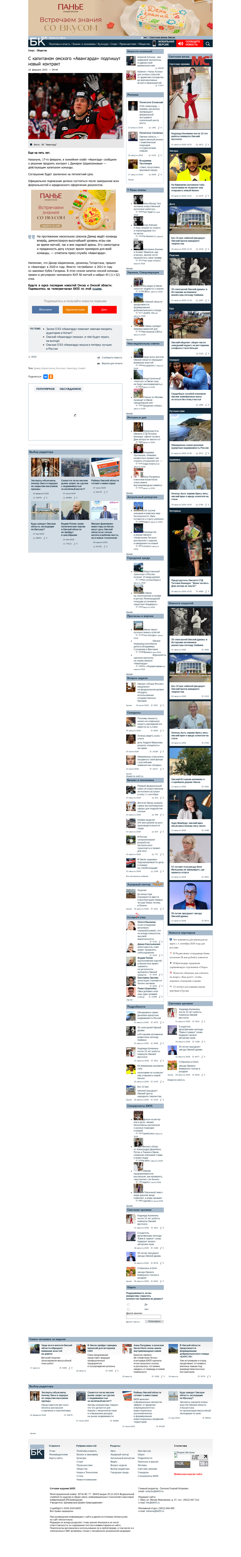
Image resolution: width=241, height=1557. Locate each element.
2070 (156, 1022)
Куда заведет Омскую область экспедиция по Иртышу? (192, 1395)
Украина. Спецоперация (143, 272)
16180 (155, 751)
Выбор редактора (41, 451)
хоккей (81, 368)
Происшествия (128, 44)
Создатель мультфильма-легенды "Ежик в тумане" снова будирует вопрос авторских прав (149, 1239)
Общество (144, 44)
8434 (197, 1075)
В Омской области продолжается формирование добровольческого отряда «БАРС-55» (194, 1351)
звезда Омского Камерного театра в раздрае (148, 1275)
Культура (103, 44)
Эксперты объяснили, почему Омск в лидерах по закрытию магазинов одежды (54, 1396)
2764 (201, 505)
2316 (156, 1100)
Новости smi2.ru (134, 776)
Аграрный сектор (138, 884)
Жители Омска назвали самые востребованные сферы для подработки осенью (150, 807)
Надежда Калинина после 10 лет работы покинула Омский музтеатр (148, 1052)
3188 (156, 1248)
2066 (156, 1043)
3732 (155, 942)
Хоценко (141, 890)
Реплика (132, 94)
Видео (114, 1461)
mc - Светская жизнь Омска (159, 37)
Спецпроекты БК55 (140, 1105)
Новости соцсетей (181, 603)
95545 (161, 68)
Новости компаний (139, 51)
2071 (201, 453)
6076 (156, 1263)
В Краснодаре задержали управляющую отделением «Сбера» (189, 965)
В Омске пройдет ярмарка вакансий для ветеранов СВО (102, 1348)
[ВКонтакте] (45, 376)
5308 (157, 1376)
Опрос (141, 1454)
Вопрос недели (137, 678)
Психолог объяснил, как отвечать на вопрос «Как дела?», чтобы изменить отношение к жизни (189, 977)
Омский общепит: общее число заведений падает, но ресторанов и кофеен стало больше (190, 345)
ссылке (96, 288)
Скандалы (134, 712)
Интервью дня (136, 417)
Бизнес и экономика (84, 44)
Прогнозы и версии (140, 616)
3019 (155, 955)
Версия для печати (112, 363)
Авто (113, 1451)
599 (156, 815)
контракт (61, 368)
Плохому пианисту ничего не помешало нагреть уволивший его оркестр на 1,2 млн (149, 722)
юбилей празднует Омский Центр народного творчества (149, 1093)
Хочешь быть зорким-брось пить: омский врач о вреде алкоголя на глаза (190, 496)
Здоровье (174, 459)
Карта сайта (56, 1458)
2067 (201, 300)
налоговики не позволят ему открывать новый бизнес (150, 1075)
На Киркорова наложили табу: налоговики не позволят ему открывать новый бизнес (188, 188)
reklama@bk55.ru (155, 1511)
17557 (161, 85)
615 (156, 832)
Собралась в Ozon (147, 1268)
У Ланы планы (136, 189)
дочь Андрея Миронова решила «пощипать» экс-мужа (149, 745)
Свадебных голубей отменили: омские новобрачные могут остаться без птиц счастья (188, 397)
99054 (208, 1418)
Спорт (114, 44)
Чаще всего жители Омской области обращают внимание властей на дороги (56, 1349)
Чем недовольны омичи (143, 343)
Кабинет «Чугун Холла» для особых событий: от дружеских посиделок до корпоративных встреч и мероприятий (150, 77)
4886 (201, 591)
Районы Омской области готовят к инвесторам (147, 1394)
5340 (110, 1371)
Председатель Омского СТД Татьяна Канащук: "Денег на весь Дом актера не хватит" (190, 583)
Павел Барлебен (147, 988)
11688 (154, 997)
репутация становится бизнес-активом (150, 982)
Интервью (175, 511)
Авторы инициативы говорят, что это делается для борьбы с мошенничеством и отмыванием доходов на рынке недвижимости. (103, 1411)
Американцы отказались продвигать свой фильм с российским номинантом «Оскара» (150, 761)
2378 (156, 1082)
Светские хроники (139, 1209)
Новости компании (87, 1479)
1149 (156, 871)
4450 (155, 986)
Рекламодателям (58, 1454)
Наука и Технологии (87, 1472)
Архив (131, 180)
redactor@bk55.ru (154, 1491)
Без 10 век (143, 1086)
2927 (156, 705)
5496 (64, 1368)
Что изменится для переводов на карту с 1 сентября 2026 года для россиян (188, 943)
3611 (156, 1061)
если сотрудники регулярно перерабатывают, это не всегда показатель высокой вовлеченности (149, 932)
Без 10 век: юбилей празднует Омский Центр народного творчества (188, 241)
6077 (197, 1057)
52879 (69, 1415)
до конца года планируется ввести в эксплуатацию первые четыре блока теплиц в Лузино (150, 900)
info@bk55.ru (153, 1502)
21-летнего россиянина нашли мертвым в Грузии (187, 988)
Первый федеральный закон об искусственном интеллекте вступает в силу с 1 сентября (150, 790)
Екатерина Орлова (148, 977)
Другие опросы (133, 1322)
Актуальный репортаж (142, 497)
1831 (156, 909)
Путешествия (177, 411)
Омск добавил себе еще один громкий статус (148, 994)
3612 (201, 145)
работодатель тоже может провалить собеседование (148, 950)
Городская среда (138, 557)
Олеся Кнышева (147, 922)
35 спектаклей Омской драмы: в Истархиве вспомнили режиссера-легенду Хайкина (189, 292)
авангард (72, 368)
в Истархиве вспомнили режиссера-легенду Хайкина (150, 1037)
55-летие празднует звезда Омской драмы (149, 1254)
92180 (162, 1426)
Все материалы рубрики (137, 876)
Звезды (173, 151)
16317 (155, 769)
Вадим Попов (145, 958)
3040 (155, 975)
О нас (52, 1451)
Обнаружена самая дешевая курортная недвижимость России (149, 1015)
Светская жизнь (179, 56)
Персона (174, 255)
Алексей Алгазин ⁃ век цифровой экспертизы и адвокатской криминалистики (149, 61)
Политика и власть (59, 44)
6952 (156, 731)
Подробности (136, 1006)
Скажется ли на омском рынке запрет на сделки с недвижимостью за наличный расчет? (101, 1396)
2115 (201, 354)
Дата (172, 204)
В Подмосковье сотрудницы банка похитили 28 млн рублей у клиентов (190, 955)
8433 (156, 1281)
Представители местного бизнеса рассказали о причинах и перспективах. (56, 1408)
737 (156, 854)
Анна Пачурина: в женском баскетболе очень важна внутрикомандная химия (149, 1348)
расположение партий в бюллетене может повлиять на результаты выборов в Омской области (150, 967)
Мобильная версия (165, 43)
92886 (116, 1421)
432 (156, 798)
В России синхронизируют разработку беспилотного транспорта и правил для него (148, 844)
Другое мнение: (134, 1313)
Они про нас (144, 1451)
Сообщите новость (193, 43)
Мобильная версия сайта (188, 1474)
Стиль (80, 1476)
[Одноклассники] (51, 376)
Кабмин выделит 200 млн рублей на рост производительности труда (150, 824)
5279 (203, 1376)
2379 (201, 196)
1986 (201, 405)
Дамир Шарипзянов (44, 368)
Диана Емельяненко (149, 944)
